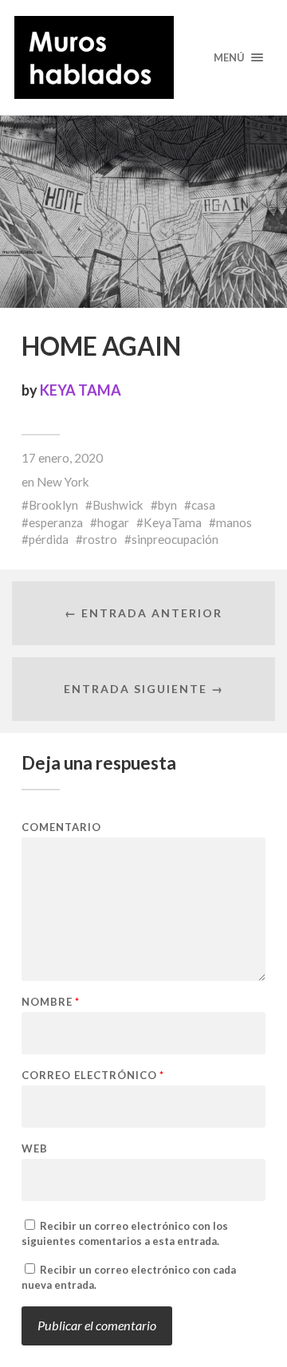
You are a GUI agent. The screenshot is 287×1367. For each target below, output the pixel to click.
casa (203, 505)
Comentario (61, 827)
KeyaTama (173, 522)
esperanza (56, 522)
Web (35, 1149)
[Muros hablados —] (143, 57)
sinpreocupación (175, 539)
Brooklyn (53, 505)
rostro (100, 539)
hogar (113, 522)
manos (234, 522)
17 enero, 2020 (62, 458)
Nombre (51, 1002)
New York (63, 482)
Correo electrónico (93, 1075)
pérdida (49, 539)
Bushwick (118, 505)
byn (167, 505)
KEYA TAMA (80, 390)
